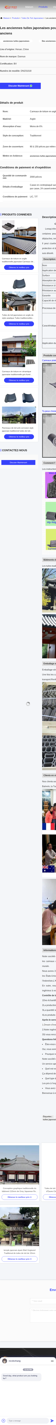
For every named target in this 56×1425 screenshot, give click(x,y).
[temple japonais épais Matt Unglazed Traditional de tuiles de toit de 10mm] (19, 1226)
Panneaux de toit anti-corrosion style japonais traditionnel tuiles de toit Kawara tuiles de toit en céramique (17, 431)
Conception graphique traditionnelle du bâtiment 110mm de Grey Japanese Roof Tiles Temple (19, 1190)
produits (15, 18)
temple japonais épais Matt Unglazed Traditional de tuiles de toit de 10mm (19, 1251)
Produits (43, 7)
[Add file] (3, 1421)
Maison (29, 7)
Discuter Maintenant (18, 86)
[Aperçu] (11, 7)
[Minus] (52, 1361)
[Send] (52, 1421)
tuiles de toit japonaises (32, 18)
